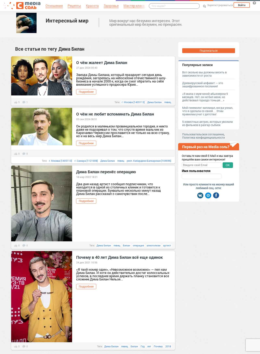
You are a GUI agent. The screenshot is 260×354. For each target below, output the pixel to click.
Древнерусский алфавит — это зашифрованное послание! (202, 84)
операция (138, 245)
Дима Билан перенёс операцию (106, 172)
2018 (168, 346)
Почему (158, 346)
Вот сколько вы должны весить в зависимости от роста (204, 73)
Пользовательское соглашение (203, 134)
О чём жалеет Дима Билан (101, 62)
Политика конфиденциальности (203, 137)
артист (167, 245)
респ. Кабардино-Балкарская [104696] (149, 160)
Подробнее (86, 92)
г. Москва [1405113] (133, 102)
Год (143, 346)
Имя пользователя (196, 171)
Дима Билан (154, 102)
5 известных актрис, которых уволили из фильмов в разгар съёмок (207, 123)
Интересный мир (67, 20)
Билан (126, 245)
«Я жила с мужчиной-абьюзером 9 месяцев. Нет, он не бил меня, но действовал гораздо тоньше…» (205, 97)
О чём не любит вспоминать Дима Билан (115, 114)
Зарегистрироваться (220, 5)
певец (167, 102)
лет (149, 346)
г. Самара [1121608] (86, 160)
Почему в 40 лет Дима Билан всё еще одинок (119, 257)
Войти (241, 5)
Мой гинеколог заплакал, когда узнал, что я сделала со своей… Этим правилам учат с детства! (207, 111)
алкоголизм (153, 245)
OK (228, 165)
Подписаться (209, 50)
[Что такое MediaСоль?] (254, 2)
